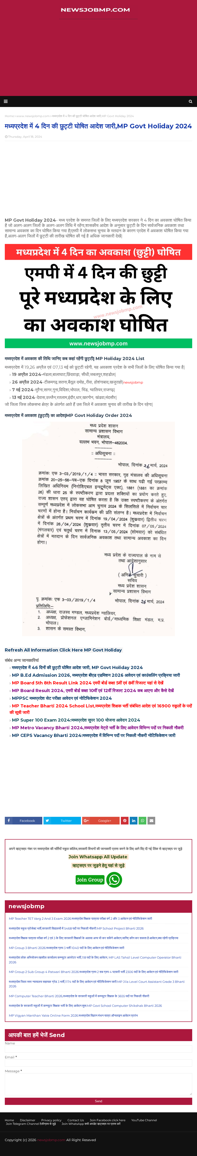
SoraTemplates (32, 1149)
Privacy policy (51, 1120)
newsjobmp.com (51, 1140)
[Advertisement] (98, 57)
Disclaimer (27, 1120)
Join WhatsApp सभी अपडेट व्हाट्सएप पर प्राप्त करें (91, 1124)
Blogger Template (80, 1149)
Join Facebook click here (107, 1120)
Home (9, 1120)
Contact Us (76, 1120)
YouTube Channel (144, 1120)
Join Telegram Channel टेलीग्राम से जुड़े (31, 1124)
